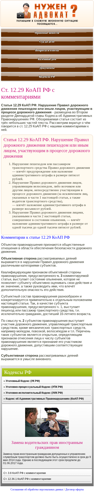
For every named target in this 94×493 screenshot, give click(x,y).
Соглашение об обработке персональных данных (36, 489)
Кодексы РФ (47, 76)
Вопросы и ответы (47, 50)
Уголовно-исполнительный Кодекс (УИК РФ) (34, 392)
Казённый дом (47, 59)
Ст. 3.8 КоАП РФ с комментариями (24, 473)
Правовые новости (47, 32)
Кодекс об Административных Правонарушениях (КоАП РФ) (45, 398)
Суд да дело (46, 41)
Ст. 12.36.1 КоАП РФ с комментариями (27, 479)
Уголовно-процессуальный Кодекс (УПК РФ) (34, 386)
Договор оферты (74, 489)
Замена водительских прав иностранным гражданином (47, 445)
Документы (47, 67)
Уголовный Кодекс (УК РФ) (23, 381)
